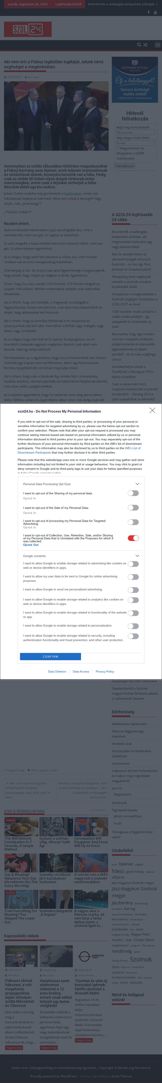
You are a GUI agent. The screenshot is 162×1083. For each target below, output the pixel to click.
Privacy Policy (105, 671)
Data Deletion (57, 671)
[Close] (154, 412)
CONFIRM (50, 656)
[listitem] (81, 484)
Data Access (81, 671)
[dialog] (81, 541)
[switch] (133, 493)
